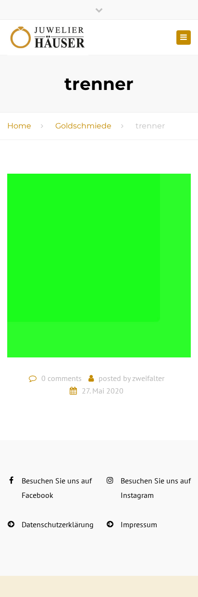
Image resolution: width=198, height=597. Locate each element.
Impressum (139, 524)
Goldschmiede (83, 125)
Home (19, 125)
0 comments (61, 378)
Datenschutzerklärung (58, 524)
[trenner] (99, 269)
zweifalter (148, 378)
